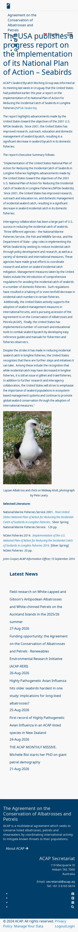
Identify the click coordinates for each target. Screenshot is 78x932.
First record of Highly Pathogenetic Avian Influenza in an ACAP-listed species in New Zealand (37, 725)
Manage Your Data (28, 926)
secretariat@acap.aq (60, 882)
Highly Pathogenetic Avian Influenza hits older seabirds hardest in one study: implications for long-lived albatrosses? (38, 692)
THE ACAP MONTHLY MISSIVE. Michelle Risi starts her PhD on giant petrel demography (38, 754)
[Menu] (69, 34)
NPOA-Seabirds (26, 108)
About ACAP (15, 848)
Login (70, 926)
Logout (60, 926)
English (53, 34)
